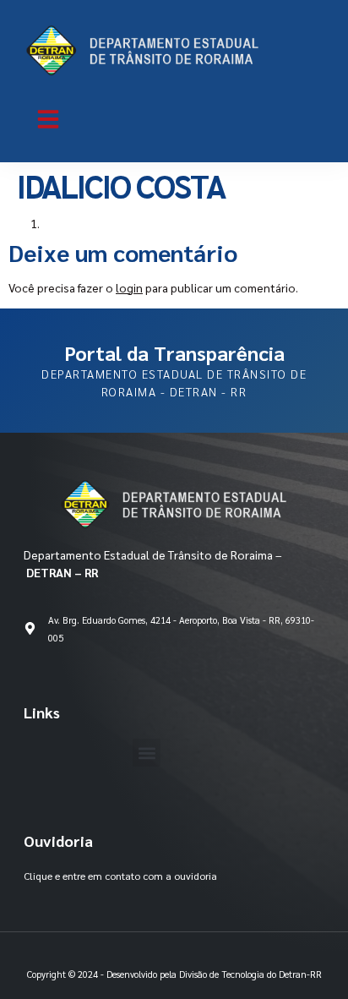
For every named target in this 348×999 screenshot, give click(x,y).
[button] (48, 119)
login (129, 287)
